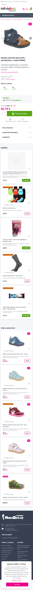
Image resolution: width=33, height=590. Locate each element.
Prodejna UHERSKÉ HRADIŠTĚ (9, 538)
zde (19, 578)
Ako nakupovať (6, 554)
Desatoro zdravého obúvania (22, 556)
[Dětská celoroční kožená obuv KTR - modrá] (16, 347)
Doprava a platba (6, 545)
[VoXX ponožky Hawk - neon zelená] (16, 268)
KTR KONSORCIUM (10, 79)
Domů (2, 19)
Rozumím (17, 584)
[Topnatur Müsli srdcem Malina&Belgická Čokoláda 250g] (16, 234)
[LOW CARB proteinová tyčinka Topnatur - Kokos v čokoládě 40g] (16, 302)
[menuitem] (7, 1)
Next (30, 38)
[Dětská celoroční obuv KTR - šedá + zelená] (16, 490)
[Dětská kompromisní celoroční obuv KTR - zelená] (16, 383)
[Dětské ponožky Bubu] (16, 200)
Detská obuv (8, 19)
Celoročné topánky (17, 19)
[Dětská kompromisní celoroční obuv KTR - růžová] (16, 455)
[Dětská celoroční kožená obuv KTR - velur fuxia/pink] (16, 419)
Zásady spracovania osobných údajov (7, 551)
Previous (2, 38)
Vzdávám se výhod (16, 580)
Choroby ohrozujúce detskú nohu (22, 552)
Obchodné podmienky (8, 548)
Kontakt (4, 559)
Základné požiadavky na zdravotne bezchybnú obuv (23, 547)
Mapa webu (5, 556)
